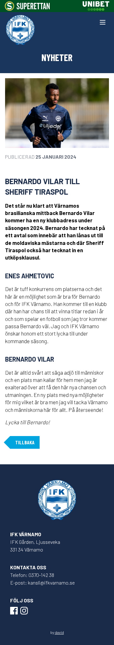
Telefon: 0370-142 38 (32, 575)
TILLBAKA (25, 442)
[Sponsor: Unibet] (96, 6)
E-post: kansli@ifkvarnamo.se (42, 582)
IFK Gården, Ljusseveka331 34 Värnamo (35, 545)
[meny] (102, 22)
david (59, 632)
